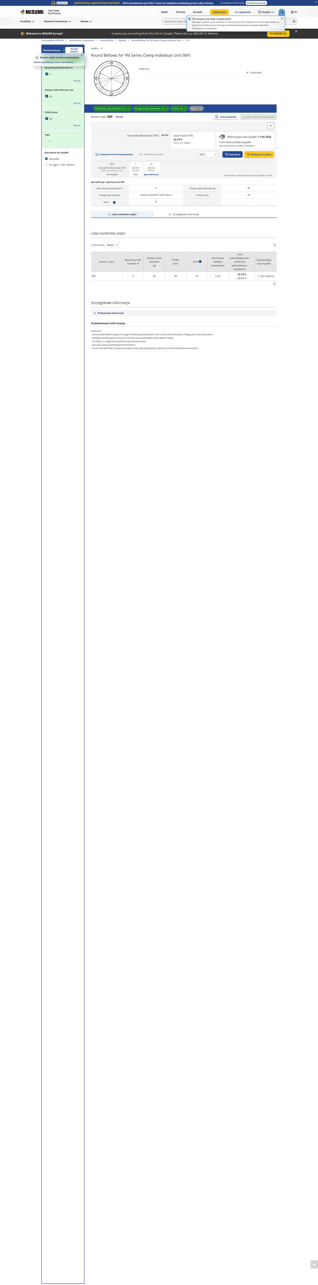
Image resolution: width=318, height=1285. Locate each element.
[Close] (282, 18)
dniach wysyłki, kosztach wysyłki (251, 175)
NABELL (95, 48)
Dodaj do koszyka (261, 154)
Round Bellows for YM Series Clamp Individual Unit (156, 40)
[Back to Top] (314, 1264)
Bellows (122, 40)
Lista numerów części (124, 214)
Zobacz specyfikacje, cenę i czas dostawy (54, 62)
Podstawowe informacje (111, 313)
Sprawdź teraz (151, 174)
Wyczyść (77, 80)
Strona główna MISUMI (52, 40)
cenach (269, 175)
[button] (256, 3)
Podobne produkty (153, 154)
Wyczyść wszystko (74, 50)
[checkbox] (63, 74)
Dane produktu (228, 116)
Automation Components (82, 40)
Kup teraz (234, 154)
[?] (114, 202)
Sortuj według (252, 262)
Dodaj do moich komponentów (116, 154)
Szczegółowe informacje (186, 214)
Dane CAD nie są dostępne (260, 116)
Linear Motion (107, 40)
